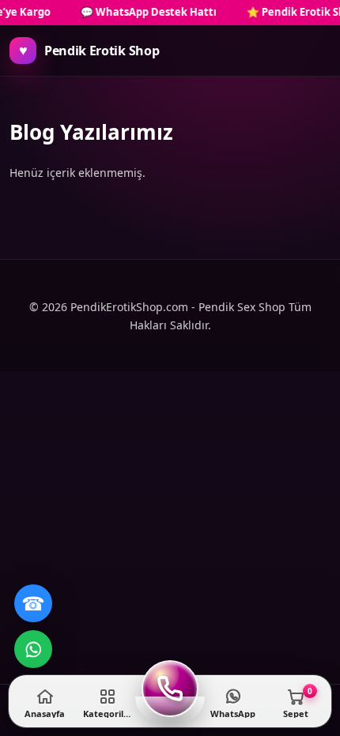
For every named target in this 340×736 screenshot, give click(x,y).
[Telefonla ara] (170, 688)
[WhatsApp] (33, 649)
